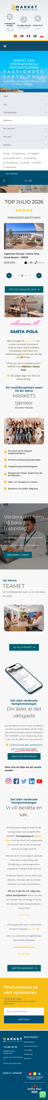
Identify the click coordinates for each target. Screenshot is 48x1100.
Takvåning (20, 153)
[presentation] (9, 275)
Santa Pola (38, 25)
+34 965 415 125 (24, 25)
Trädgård (34, 153)
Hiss (8, 153)
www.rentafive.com (24, 947)
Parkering (31, 158)
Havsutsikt (11, 167)
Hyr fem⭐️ (33, 929)
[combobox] (24, 96)
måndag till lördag (9, 24)
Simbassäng (12, 163)
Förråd (37, 163)
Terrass (26, 163)
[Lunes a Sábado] (10, 16)
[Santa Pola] (38, 18)
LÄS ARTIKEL (24, 954)
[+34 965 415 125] (24, 19)
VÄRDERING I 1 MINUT (18, 555)
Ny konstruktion (13, 158)
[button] (5, 46)
